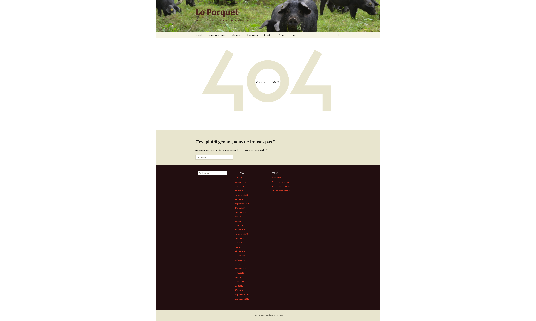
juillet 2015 (239, 281)
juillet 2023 (239, 186)
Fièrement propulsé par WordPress (268, 315)
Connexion (276, 177)
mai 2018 (238, 247)
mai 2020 (238, 216)
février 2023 (240, 190)
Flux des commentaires (282, 186)
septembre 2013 (242, 299)
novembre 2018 (241, 234)
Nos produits (252, 35)
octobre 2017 (240, 260)
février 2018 (240, 251)
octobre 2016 (240, 268)
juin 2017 (238, 264)
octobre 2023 (240, 182)
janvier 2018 (240, 255)
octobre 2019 (240, 221)
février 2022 (240, 199)
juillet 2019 (239, 225)
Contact (282, 35)
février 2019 (240, 229)
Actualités (268, 35)
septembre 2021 (242, 203)
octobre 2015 (240, 277)
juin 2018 (238, 242)
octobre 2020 (240, 212)
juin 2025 (238, 177)
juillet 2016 (239, 273)
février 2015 (240, 290)
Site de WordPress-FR (281, 190)
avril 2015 (239, 286)
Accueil (198, 35)
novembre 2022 (241, 195)
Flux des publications (281, 182)
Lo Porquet (236, 35)
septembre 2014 (242, 294)
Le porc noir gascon (216, 35)
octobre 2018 (240, 238)
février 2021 (240, 208)
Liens (294, 35)
